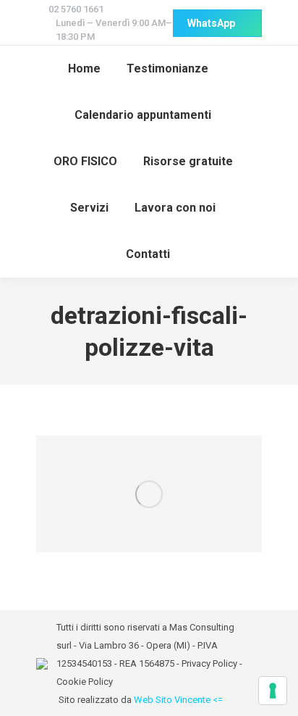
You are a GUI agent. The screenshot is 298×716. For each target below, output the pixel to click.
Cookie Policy (84, 681)
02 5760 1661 (75, 9)
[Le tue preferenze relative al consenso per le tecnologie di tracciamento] (272, 690)
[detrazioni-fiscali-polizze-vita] (149, 494)
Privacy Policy (209, 663)
